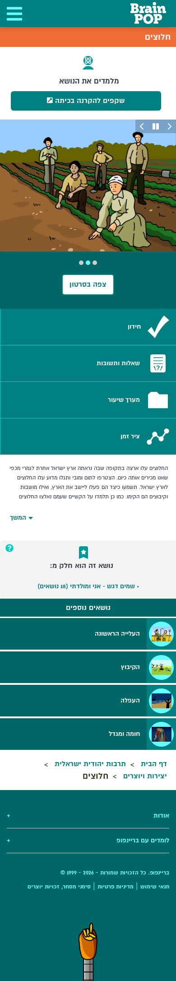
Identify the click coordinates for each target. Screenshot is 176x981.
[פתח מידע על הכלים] (9, 548)
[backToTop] (88, 951)
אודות (88, 815)
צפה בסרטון (88, 284)
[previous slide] (169, 126)
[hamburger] (13, 13)
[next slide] (142, 126)
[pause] (155, 126)
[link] (88, 327)
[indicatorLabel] (95, 262)
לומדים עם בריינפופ (88, 840)
